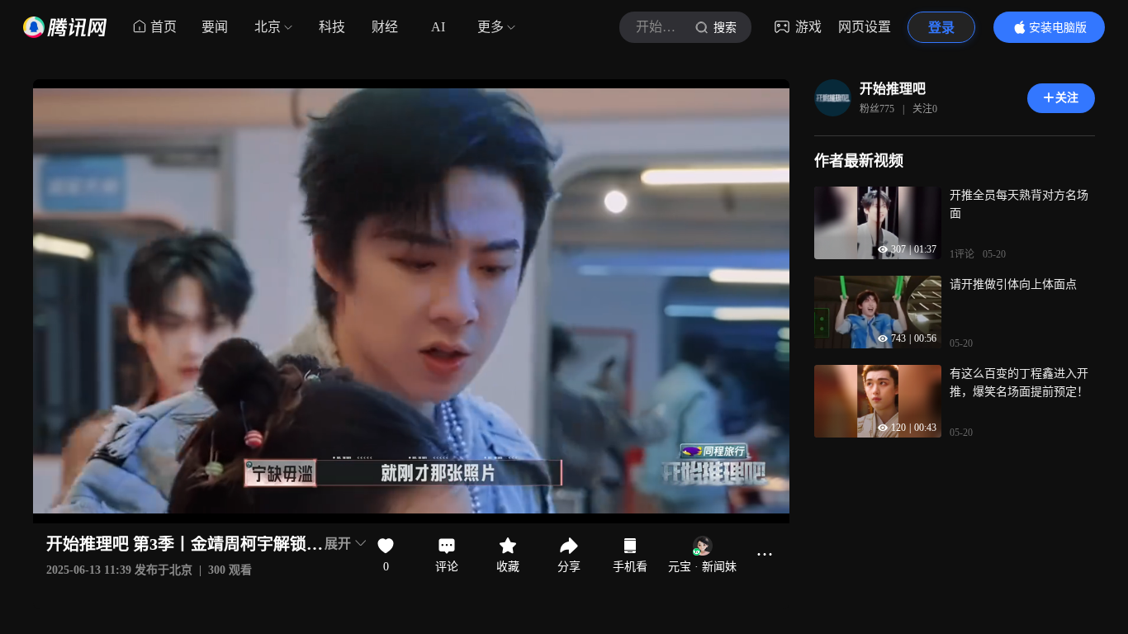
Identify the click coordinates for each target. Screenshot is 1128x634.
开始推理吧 (893, 89)
